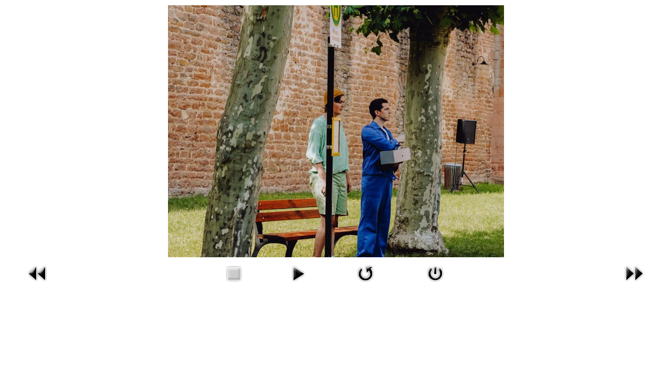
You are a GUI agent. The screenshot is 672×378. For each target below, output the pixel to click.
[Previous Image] (37, 283)
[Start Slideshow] (298, 283)
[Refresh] (365, 283)
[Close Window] (435, 283)
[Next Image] (634, 283)
